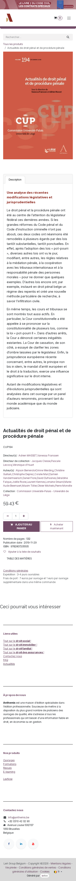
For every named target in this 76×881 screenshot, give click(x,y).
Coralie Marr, (41, 474)
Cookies (44, 871)
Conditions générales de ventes (37, 867)
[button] (21, 526)
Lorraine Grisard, (55, 481)
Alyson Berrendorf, (26, 470)
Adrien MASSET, (28, 455)
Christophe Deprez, (23, 474)
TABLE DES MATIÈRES (19, 558)
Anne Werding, (45, 470)
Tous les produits (13, 44)
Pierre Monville (63, 485)
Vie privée (10, 867)
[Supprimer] (7, 516)
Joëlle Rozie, (19, 481)
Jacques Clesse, (41, 461)
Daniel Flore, (30, 478)
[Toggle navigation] (69, 18)
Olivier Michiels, (46, 485)
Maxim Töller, (29, 485)
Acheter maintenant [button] (56, 526)
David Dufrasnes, (47, 478)
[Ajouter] (23, 516)
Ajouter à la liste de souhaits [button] (24, 551)
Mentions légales (61, 863)
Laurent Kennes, (36, 481)
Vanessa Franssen (48, 455)
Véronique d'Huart (23, 464)
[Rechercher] (68, 37)
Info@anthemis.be (18, 817)
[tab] (15, 180)
